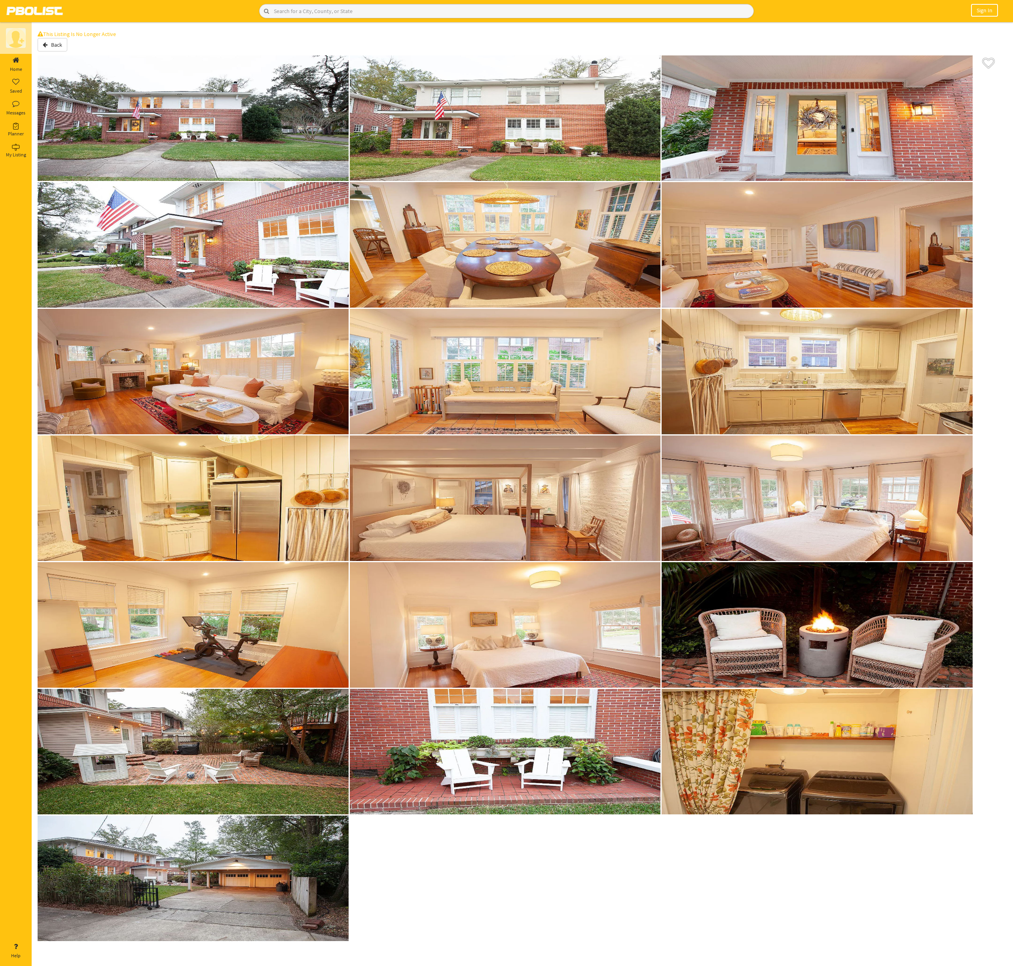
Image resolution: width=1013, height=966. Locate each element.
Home (16, 69)
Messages (15, 113)
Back (54, 44)
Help (16, 955)
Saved (16, 91)
